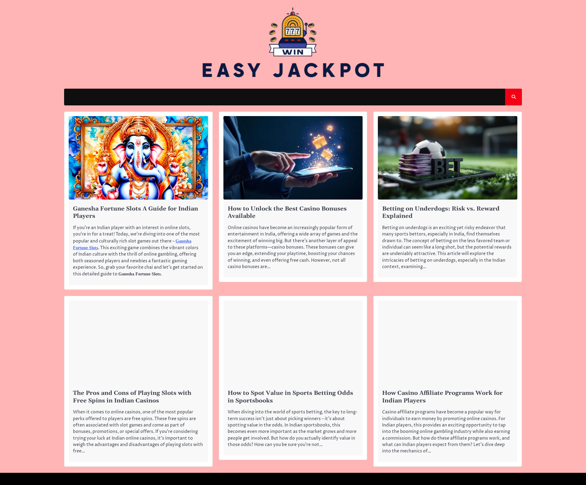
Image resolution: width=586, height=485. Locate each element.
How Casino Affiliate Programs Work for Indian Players (442, 397)
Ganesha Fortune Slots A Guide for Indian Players (135, 212)
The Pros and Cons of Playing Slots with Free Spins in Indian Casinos (132, 397)
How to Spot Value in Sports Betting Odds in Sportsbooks (290, 397)
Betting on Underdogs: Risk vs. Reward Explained (441, 212)
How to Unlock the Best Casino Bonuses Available (287, 212)
